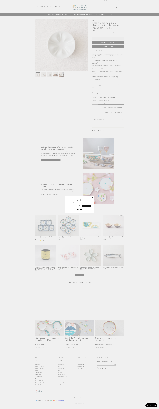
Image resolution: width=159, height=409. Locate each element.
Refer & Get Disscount (151, 405)
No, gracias (79, 209)
